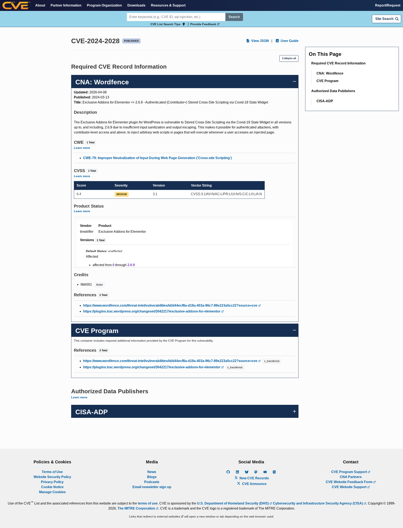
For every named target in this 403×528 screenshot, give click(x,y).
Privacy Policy (52, 482)
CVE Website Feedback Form (349, 482)
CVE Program (327, 81)
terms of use (148, 503)
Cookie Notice (52, 487)
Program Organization (104, 5)
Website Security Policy (52, 477)
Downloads (136, 5)
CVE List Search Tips (165, 24)
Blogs (152, 477)
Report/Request (387, 5)
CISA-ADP (325, 101)
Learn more (82, 147)
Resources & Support (168, 5)
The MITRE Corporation (137, 508)
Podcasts (151, 482)
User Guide (289, 41)
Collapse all (289, 58)
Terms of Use (52, 472)
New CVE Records (254, 478)
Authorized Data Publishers (333, 91)
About (40, 5)
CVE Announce (254, 484)
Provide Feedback (203, 24)
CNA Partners (351, 477)
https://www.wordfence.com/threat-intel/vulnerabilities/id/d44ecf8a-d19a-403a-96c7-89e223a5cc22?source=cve (170, 305)
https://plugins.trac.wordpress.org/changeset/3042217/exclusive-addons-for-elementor (152, 311)
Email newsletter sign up (151, 487)
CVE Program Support (349, 472)
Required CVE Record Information (338, 63)
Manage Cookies (52, 492)
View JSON (259, 41)
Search (234, 17)
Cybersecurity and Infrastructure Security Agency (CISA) (318, 503)
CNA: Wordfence (330, 73)
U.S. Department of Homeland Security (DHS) (233, 503)
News (151, 472)
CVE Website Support (349, 487)
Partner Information (66, 5)
